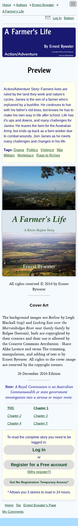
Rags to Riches (48, 155)
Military (9, 155)
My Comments (13, 511)
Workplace (25, 155)
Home (6, 5)
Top (18, 505)
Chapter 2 (14, 416)
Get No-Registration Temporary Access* (39, 482)
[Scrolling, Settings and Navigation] (73, 4)
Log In (57, 18)
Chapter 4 (14, 423)
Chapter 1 (41, 408)
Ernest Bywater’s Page (39, 505)
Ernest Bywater (43, 5)
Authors (21, 5)
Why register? (39, 472)
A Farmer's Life (13, 11)
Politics (32, 150)
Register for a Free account (39, 464)
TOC (10, 408)
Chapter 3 (40, 416)
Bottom (69, 18)
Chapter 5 (40, 423)
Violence (47, 150)
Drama (19, 150)
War (60, 150)
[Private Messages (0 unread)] (47, 18)
